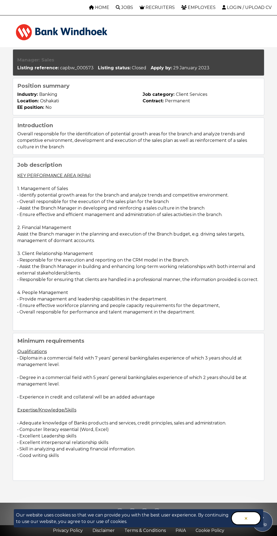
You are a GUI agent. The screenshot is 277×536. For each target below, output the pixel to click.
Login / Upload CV (249, 7)
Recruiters (159, 7)
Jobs (126, 7)
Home (101, 7)
